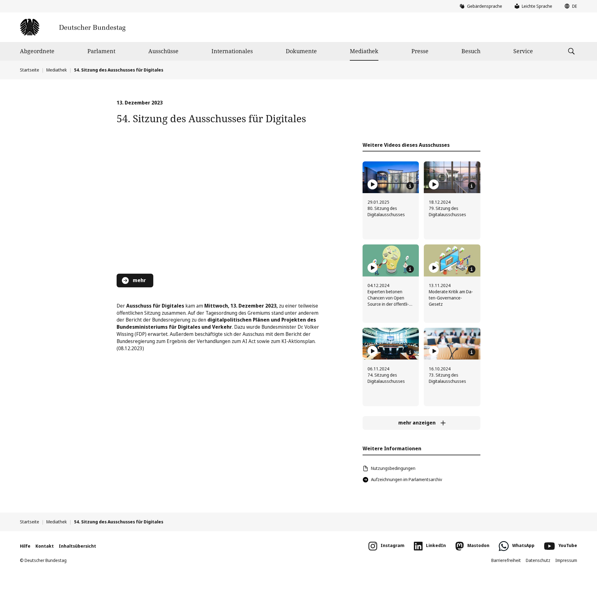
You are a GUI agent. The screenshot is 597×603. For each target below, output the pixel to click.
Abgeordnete (37, 51)
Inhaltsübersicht (77, 546)
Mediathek (364, 51)
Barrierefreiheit (506, 560)
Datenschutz (538, 560)
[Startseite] (72, 27)
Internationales (232, 51)
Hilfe (25, 546)
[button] (569, 6)
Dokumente (301, 51)
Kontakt (44, 546)
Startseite (29, 70)
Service (523, 51)
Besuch (470, 51)
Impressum (566, 560)
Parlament (101, 51)
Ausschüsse (163, 51)
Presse (419, 51)
